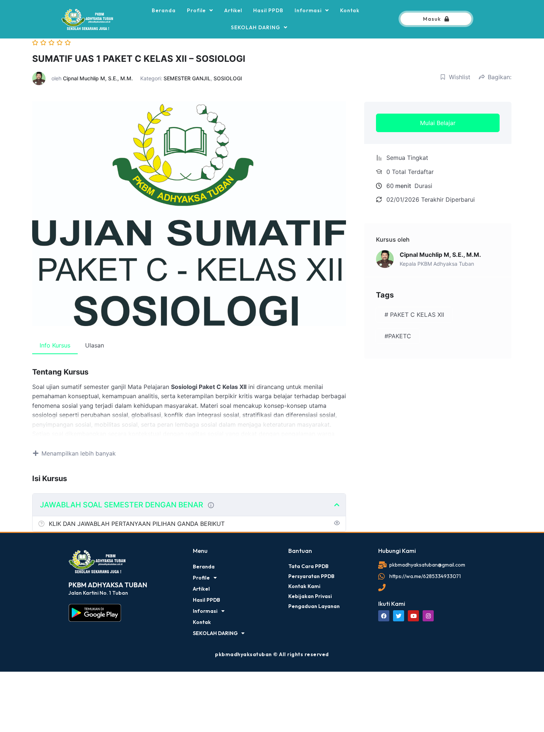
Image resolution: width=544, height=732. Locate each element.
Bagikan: (499, 77)
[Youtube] (413, 615)
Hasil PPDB (268, 10)
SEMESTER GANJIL (187, 78)
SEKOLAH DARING (255, 27)
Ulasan (94, 345)
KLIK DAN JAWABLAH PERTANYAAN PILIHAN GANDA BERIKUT (137, 523)
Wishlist (459, 77)
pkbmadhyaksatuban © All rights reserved (272, 654)
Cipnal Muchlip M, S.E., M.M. (98, 78)
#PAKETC (398, 336)
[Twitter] (398, 615)
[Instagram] (428, 615)
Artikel (233, 10)
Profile (196, 10)
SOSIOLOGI (228, 78)
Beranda (164, 10)
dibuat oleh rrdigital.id (71, 537)
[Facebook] (383, 615)
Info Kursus (55, 345)
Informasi (308, 10)
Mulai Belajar (438, 123)
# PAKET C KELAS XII (414, 314)
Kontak (349, 10)
